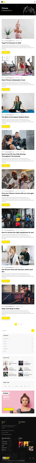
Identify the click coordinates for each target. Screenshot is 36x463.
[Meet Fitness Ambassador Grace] (5, 368)
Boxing (5, 341)
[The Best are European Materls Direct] (21, 368)
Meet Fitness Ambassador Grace (13, 80)
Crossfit (5, 343)
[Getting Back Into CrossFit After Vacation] (21, 363)
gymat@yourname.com (7, 434)
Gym (13, 386)
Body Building (22, 151)
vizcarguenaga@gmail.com (9, 40)
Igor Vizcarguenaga (21, 460)
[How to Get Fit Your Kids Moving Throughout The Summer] (21, 374)
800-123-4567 (5, 432)
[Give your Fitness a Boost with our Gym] (5, 374)
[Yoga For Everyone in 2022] (5, 363)
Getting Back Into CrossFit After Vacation (27, 364)
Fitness (21, 77)
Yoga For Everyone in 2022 (11, 43)
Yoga (21, 40)
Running (21, 386)
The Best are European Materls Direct (15, 117)
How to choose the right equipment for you (18, 232)
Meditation (22, 114)
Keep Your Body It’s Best (11, 309)
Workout (25, 386)
